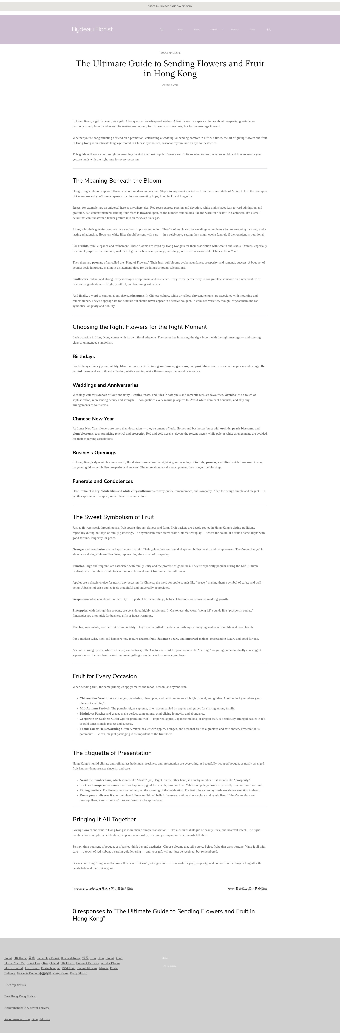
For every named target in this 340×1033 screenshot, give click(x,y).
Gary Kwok (60, 973)
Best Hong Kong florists (20, 996)
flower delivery (70, 958)
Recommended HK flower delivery (26, 1007)
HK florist (20, 958)
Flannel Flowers (87, 968)
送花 (85, 958)
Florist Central (13, 968)
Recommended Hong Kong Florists (27, 1019)
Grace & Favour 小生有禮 (34, 973)
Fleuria (103, 968)
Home (165, 958)
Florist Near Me (14, 963)
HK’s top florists (15, 985)
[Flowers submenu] (222, 30)
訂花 (119, 958)
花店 (32, 958)
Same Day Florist (48, 958)
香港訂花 (68, 968)
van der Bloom (110, 963)
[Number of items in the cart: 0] (162, 30)
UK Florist (67, 963)
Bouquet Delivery (87, 963)
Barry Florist (78, 973)
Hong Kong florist (102, 958)
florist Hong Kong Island (43, 963)
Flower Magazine (170, 53)
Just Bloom (32, 968)
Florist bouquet (50, 968)
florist (8, 958)
